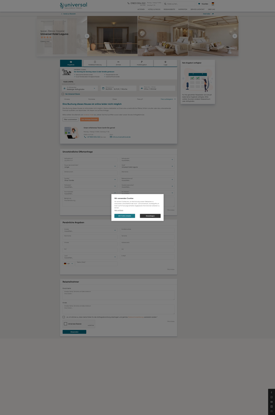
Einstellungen (150, 216)
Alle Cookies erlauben (124, 216)
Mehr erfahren (118, 210)
